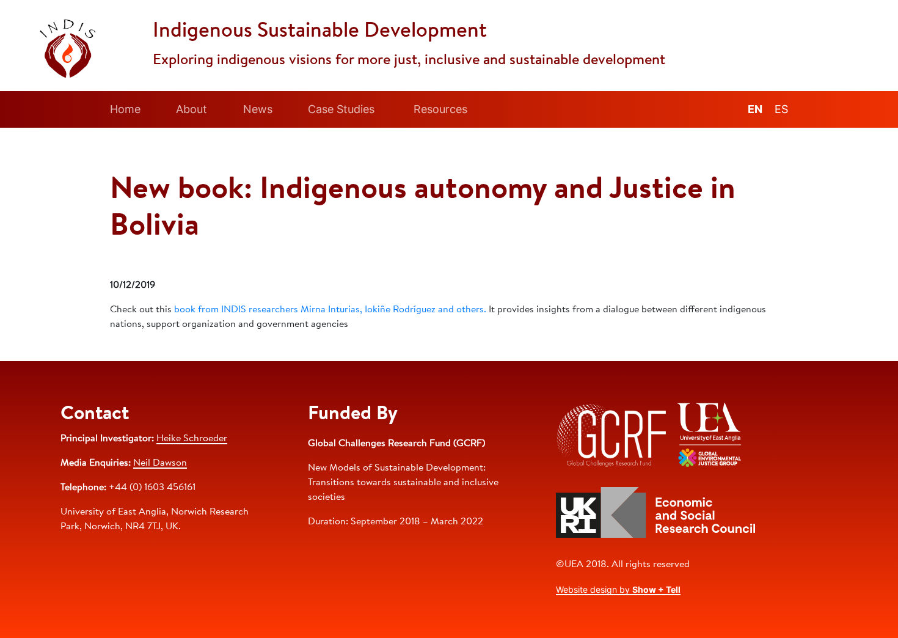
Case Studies (341, 109)
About (191, 109)
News (257, 109)
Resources (440, 109)
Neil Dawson (160, 463)
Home (125, 109)
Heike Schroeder (191, 439)
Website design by (618, 589)
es (781, 109)
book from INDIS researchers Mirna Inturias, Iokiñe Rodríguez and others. (330, 310)
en (755, 109)
